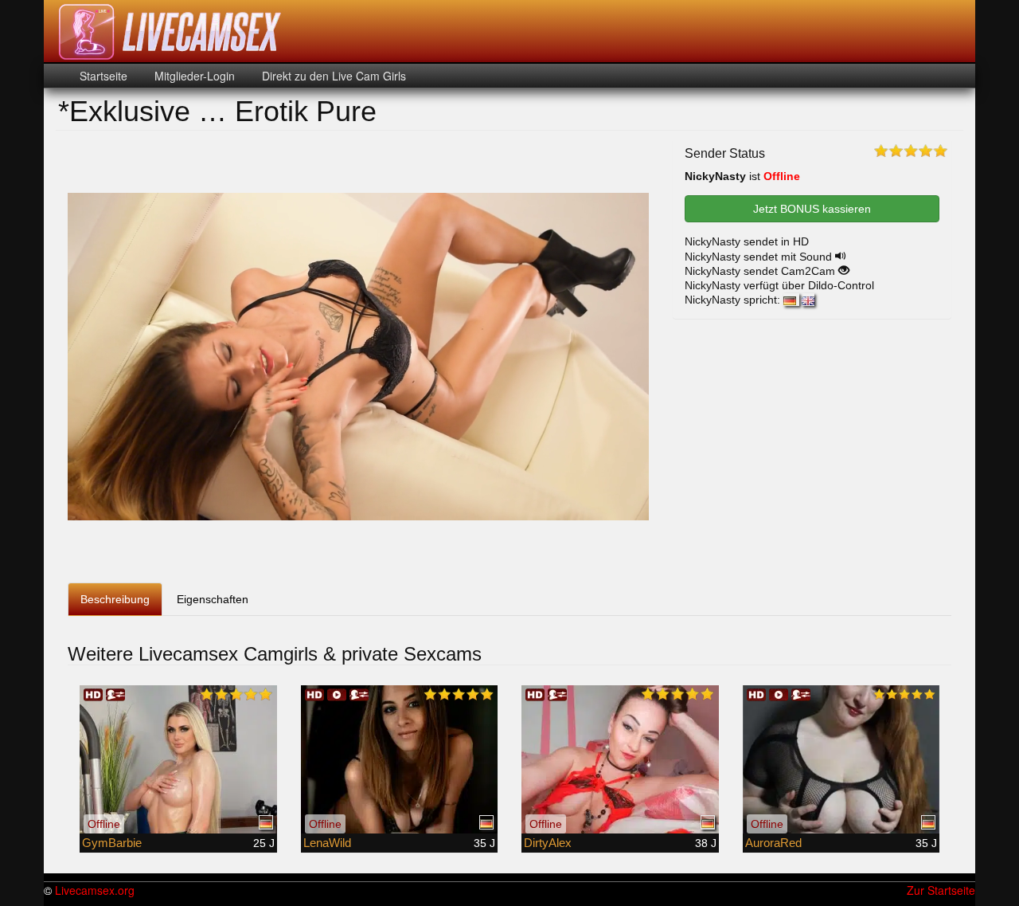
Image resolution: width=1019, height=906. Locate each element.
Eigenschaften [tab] (212, 599)
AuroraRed (773, 842)
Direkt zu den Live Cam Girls (332, 76)
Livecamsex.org (95, 890)
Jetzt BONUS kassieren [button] (812, 208)
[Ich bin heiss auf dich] (178, 759)
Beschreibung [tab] (115, 599)
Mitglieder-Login (193, 76)
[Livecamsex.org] (170, 32)
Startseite (103, 76)
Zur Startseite (941, 890)
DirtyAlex (548, 842)
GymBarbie (112, 842)
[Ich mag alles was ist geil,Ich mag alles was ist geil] (620, 759)
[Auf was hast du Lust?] (399, 759)
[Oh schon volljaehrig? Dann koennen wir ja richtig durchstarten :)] (841, 759)
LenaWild (327, 842)
